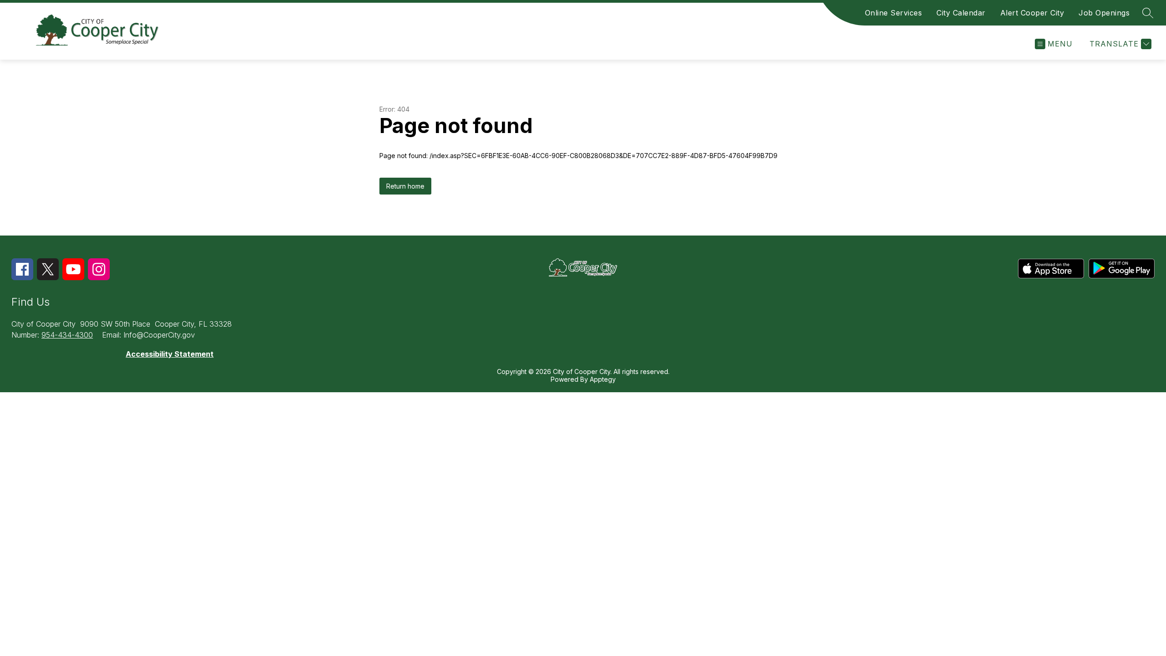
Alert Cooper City (1032, 12)
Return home (405, 186)
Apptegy (603, 379)
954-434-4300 (67, 334)
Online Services (893, 12)
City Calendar (961, 12)
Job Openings (1104, 12)
